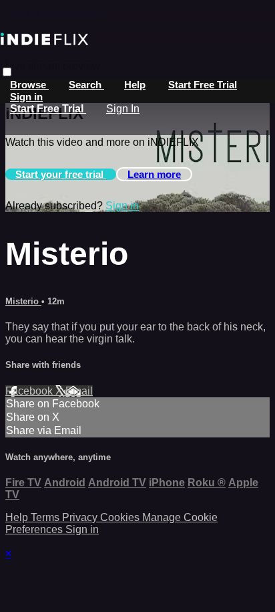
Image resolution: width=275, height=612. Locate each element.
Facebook (30, 391)
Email (79, 391)
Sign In (123, 108)
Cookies (121, 517)
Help (135, 84)
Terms (46, 517)
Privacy (81, 517)
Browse (29, 84)
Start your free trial (60, 174)
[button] (7, 72)
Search (86, 84)
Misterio (23, 301)
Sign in (26, 96)
